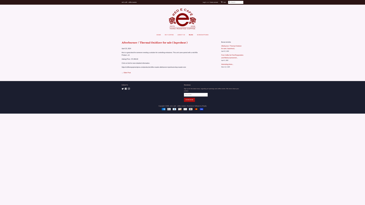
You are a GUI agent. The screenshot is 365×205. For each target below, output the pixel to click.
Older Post (127, 72)
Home (159, 35)
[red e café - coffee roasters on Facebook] (126, 89)
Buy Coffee (169, 35)
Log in (204, 2)
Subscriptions (202, 35)
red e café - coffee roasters (178, 106)
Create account (214, 2)
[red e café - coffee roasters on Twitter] (123, 89)
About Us (181, 35)
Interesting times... (227, 64)
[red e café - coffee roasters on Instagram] (129, 89)
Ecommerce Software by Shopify (197, 106)
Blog (191, 35)
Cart (224, 2)
